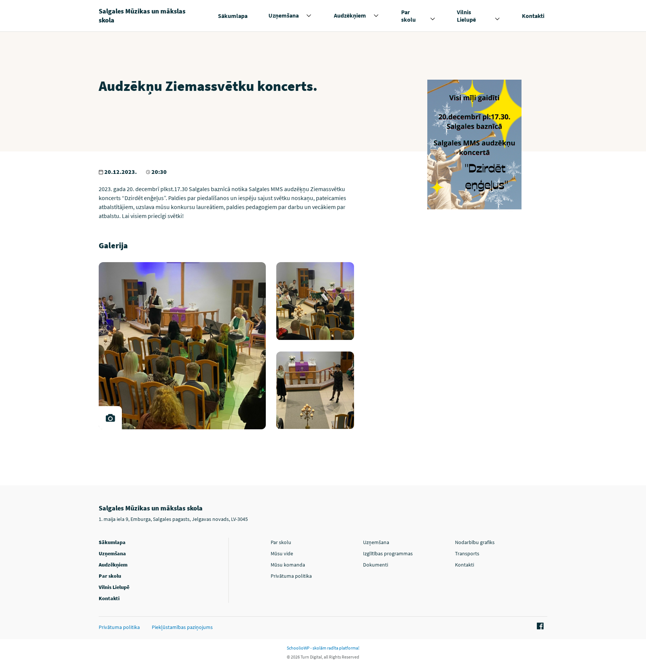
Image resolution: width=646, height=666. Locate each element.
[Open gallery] (110, 417)
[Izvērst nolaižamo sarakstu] (309, 16)
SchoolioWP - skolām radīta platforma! (323, 648)
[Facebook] (539, 626)
